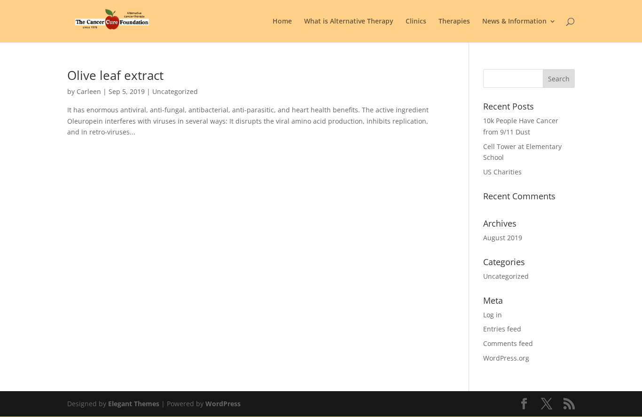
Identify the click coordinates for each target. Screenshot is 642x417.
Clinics (416, 21)
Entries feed (502, 328)
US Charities (502, 171)
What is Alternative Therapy (348, 21)
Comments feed (508, 343)
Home (282, 21)
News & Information (514, 21)
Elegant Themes (133, 403)
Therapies (454, 21)
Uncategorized (506, 276)
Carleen (89, 91)
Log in (492, 314)
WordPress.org (506, 358)
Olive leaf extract (115, 75)
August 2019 (502, 237)
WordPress (223, 403)
